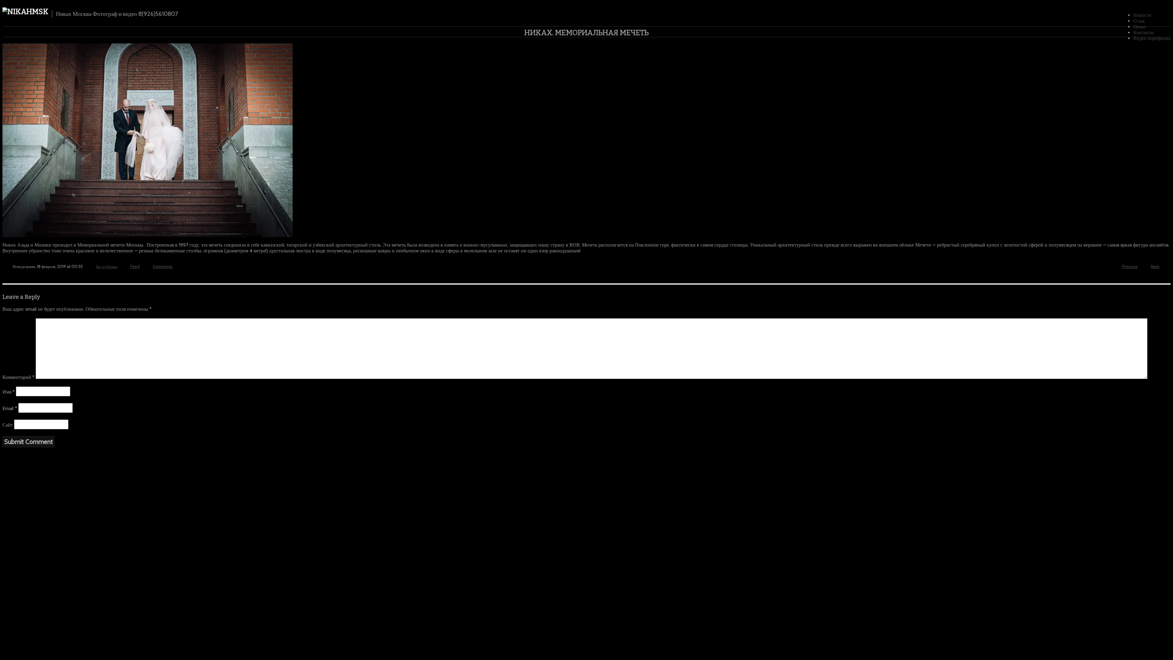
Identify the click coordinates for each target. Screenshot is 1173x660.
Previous (1130, 266)
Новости (1142, 15)
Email (9, 408)
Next (1155, 266)
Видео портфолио (1152, 38)
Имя (8, 392)
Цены (1139, 27)
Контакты (1143, 32)
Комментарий (18, 377)
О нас (1139, 21)
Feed (135, 266)
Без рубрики (106, 266)
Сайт (7, 425)
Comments (163, 266)
